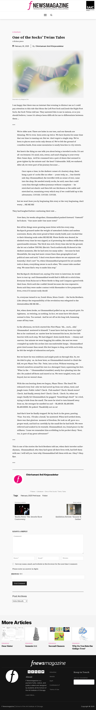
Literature (16, 32)
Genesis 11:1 (31, 646)
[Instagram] (39, 671)
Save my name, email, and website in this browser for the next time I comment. (46, 564)
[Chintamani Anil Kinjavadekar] (18, 479)
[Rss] (29, 671)
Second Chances (57, 646)
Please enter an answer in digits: (25, 569)
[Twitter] (36, 671)
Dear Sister (7, 646)
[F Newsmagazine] (90, 6)
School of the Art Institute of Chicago (29, 706)
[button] (51, 15)
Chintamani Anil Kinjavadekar (50, 46)
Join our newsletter (81, 678)
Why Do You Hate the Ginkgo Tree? (82, 647)
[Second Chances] (60, 634)
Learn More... (30, 695)
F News (32, 491)
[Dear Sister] (13, 634)
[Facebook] (32, 671)
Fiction (45, 496)
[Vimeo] (42, 671)
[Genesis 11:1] (36, 634)
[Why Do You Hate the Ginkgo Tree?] (83, 634)
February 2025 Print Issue (30, 496)
